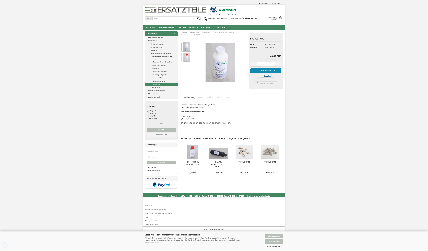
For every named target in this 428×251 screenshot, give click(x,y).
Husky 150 (152, 116)
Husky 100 (152, 111)
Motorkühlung (156, 87)
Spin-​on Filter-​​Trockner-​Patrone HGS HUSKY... (218, 164)
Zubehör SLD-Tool (154, 97)
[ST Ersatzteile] (190, 10)
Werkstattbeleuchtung (155, 94)
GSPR (200, 97)
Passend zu (151, 107)
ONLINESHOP (150, 27)
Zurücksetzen (161, 135)
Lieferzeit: (253, 48)
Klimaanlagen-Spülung (159, 65)
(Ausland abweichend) (271, 50)
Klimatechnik (152, 41)
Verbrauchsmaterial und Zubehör (160, 53)
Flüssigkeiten (156, 84)
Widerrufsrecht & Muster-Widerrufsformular (158, 213)
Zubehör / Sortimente (158, 81)
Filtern (161, 130)
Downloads (220, 27)
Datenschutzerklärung (152, 242)
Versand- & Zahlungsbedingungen (155, 209)
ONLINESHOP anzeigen (155, 37)
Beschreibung (189, 97)
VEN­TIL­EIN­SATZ (244, 162)
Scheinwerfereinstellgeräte (156, 90)
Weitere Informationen (274, 246)
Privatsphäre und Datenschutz (154, 221)
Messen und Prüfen (158, 78)
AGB (146, 217)
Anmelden (161, 162)
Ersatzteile (182, 27)
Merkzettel (276, 3)
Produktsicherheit (214, 97)
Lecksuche (155, 68)
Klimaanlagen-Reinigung (159, 71)
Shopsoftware (207, 229)
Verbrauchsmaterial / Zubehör (201, 27)
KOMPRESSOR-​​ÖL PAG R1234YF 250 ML (192, 163)
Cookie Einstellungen (151, 224)
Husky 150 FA (153, 118)
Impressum (148, 206)
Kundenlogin (264, 3)
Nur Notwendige (274, 241)
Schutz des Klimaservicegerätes (162, 62)
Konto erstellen (151, 167)
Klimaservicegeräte (166, 27)
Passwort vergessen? (153, 170)
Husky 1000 (152, 113)
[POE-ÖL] (220, 62)
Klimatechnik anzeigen (157, 44)
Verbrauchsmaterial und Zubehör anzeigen (162, 58)
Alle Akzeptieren (274, 236)
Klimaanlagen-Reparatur (159, 75)
